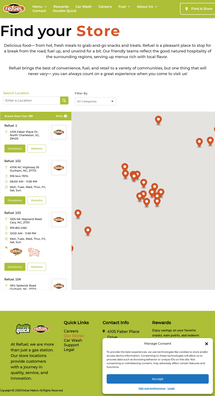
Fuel (122, 7)
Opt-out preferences (152, 388)
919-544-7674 (19, 176)
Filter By (81, 93)
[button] (207, 343)
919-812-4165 (18, 227)
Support (71, 345)
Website (37, 148)
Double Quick (64, 11)
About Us (145, 7)
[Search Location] (64, 100)
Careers (105, 7)
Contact (39, 11)
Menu (37, 7)
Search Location (16, 93)
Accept (157, 379)
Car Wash (83, 7)
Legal (171, 388)
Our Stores (74, 335)
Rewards (61, 7)
